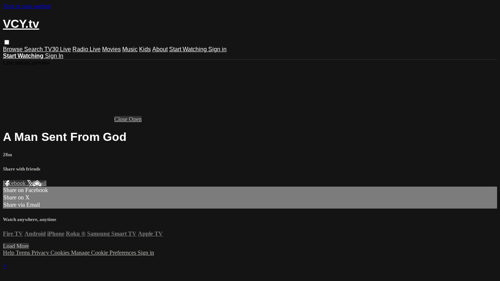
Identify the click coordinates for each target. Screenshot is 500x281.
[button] (6, 42)
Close (121, 119)
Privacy (41, 253)
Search (34, 49)
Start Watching (188, 49)
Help (9, 253)
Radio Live (86, 49)
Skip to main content (27, 6)
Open (135, 119)
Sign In (54, 56)
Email (39, 183)
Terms (23, 253)
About (160, 49)
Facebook (15, 183)
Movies (111, 49)
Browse (13, 49)
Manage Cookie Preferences (104, 253)
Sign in (217, 49)
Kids (145, 49)
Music (130, 49)
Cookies (61, 253)
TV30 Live (57, 49)
